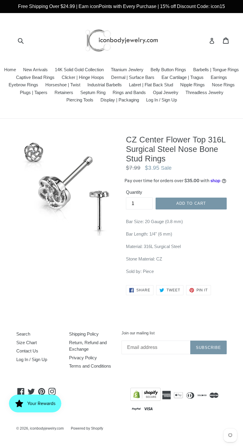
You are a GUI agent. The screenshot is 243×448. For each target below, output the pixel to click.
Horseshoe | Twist (62, 84)
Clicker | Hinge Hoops (83, 77)
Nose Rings (223, 84)
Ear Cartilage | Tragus (183, 77)
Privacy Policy (83, 357)
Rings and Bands (129, 92)
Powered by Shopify (87, 428)
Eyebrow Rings (23, 84)
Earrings (219, 77)
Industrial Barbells (104, 84)
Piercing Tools (79, 99)
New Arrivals (35, 69)
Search (23, 333)
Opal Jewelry (165, 92)
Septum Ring (92, 92)
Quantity (134, 192)
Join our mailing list (138, 333)
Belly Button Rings (168, 69)
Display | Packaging (119, 99)
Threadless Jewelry (204, 92)
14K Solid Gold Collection (79, 69)
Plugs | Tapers (33, 92)
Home (10, 69)
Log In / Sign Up (161, 99)
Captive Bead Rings (35, 77)
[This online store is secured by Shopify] (145, 395)
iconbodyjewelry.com (47, 428)
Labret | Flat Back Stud (151, 84)
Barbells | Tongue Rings (216, 69)
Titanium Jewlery (127, 69)
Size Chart (26, 342)
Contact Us (27, 350)
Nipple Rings (192, 84)
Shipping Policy (84, 333)
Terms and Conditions (90, 365)
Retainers (64, 92)
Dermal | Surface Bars (132, 77)
